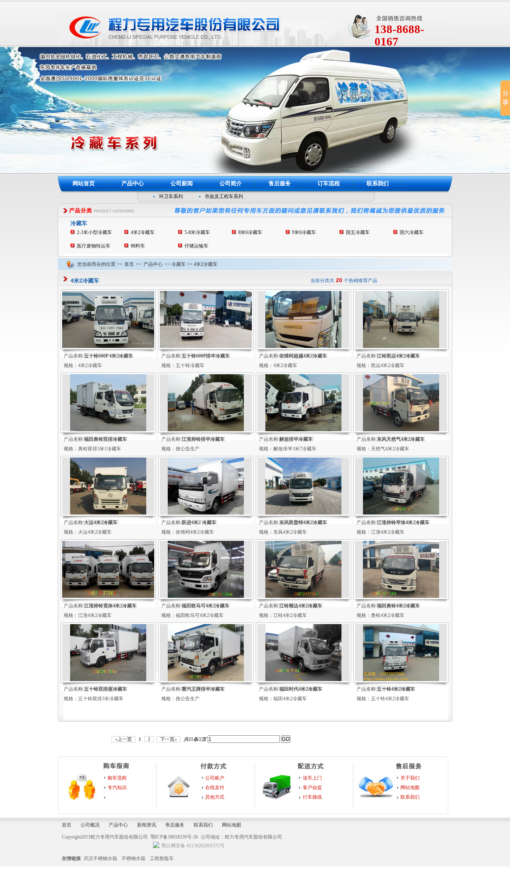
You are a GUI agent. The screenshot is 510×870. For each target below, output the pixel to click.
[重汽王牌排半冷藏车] (206, 679)
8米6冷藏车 (250, 232)
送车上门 (312, 778)
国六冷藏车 (412, 232)
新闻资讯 (146, 825)
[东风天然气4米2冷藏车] (401, 429)
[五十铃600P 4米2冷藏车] (108, 346)
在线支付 (214, 787)
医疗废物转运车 (93, 246)
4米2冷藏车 (143, 232)
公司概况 (90, 825)
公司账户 (214, 778)
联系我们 (378, 184)
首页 (129, 264)
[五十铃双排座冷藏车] (108, 679)
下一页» (168, 739)
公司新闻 (182, 184)
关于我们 (410, 778)
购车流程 (117, 778)
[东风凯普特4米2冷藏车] (303, 513)
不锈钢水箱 (133, 858)
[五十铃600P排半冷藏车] (206, 346)
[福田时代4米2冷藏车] (303, 679)
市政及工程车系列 (224, 196)
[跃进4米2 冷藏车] (206, 513)
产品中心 (133, 184)
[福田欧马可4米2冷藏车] (206, 596)
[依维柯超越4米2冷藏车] (303, 346)
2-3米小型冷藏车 (94, 232)
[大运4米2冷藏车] (108, 513)
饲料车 (138, 246)
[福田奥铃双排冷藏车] (108, 429)
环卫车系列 (171, 196)
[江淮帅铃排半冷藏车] (206, 429)
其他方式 (214, 797)
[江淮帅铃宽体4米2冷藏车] (108, 596)
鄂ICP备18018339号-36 (174, 837)
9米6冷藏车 (304, 232)
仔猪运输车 (196, 246)
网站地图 (410, 787)
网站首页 (84, 184)
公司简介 (231, 184)
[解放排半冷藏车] (303, 429)
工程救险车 (162, 858)
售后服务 (280, 184)
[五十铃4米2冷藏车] (401, 679)
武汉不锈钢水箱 (100, 858)
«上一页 (123, 739)
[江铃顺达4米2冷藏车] (303, 596)
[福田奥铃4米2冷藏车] (401, 596)
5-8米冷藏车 (197, 232)
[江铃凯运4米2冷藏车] (401, 346)
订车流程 (329, 184)
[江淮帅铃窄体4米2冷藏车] (401, 513)
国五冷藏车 (358, 232)
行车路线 (312, 797)
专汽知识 (117, 787)
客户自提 (312, 787)
